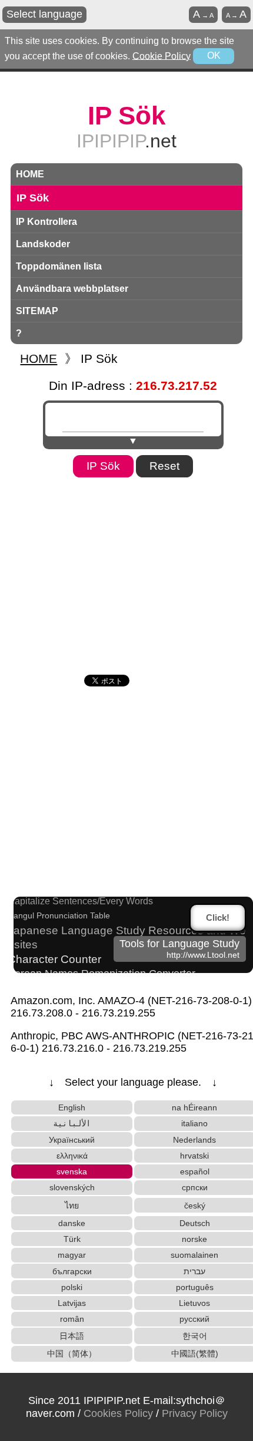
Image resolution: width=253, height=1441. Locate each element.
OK (214, 55)
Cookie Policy (161, 55)
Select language (44, 14)
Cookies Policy (118, 1413)
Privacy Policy (195, 1413)
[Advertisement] (126, 572)
